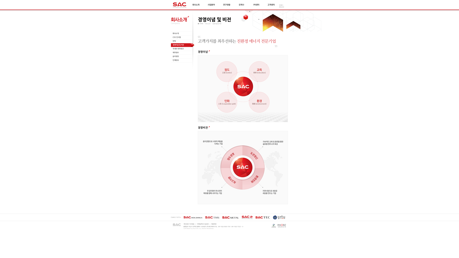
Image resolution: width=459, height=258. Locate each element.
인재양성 (176, 60)
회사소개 (176, 33)
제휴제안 (213, 224)
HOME (281, 5)
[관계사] (245, 5)
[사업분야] (215, 5)
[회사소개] (199, 5)
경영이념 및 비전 (178, 45)
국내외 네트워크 (178, 49)
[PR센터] (260, 5)
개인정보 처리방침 (188, 224)
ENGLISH (281, 7)
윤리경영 (176, 56)
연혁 (174, 41)
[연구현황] (230, 5)
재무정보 (176, 52)
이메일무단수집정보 (203, 224)
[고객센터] (273, 5)
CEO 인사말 (177, 37)
